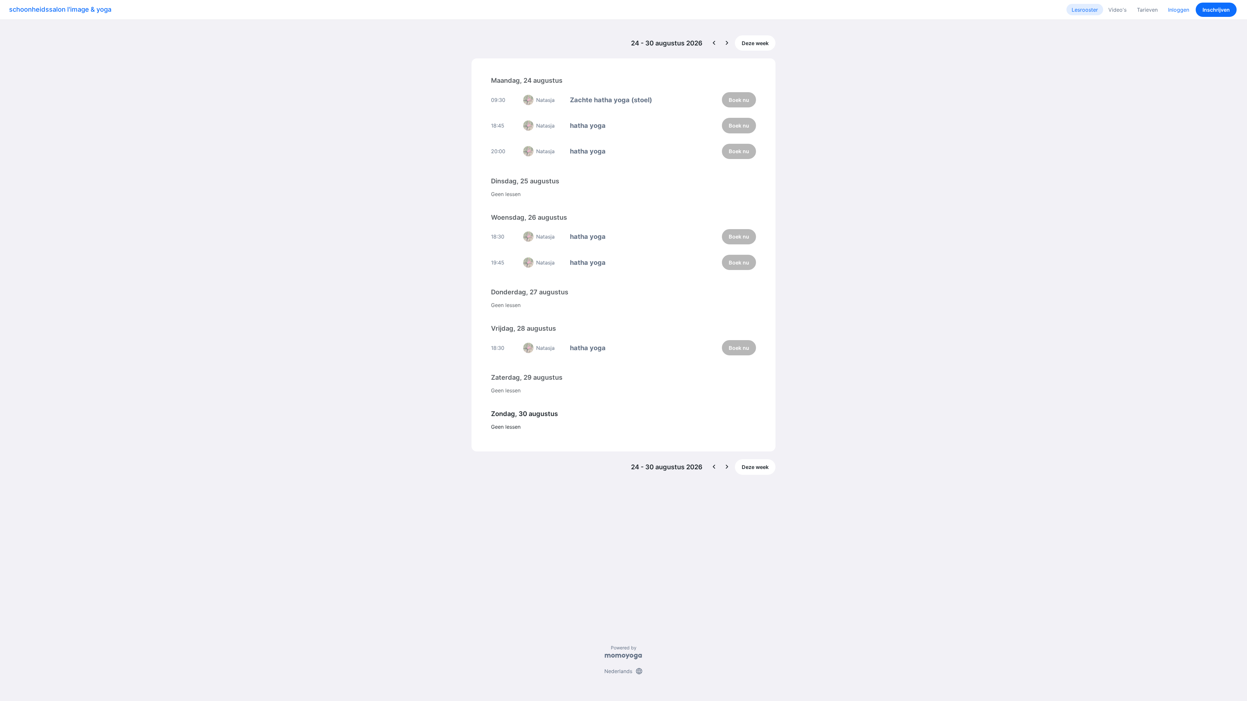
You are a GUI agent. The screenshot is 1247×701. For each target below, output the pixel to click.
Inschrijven (1216, 9)
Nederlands (623, 671)
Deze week (755, 43)
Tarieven (1147, 9)
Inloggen (1178, 9)
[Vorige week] (714, 43)
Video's (1117, 9)
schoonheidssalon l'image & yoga (60, 9)
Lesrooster (1085, 9)
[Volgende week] (727, 43)
